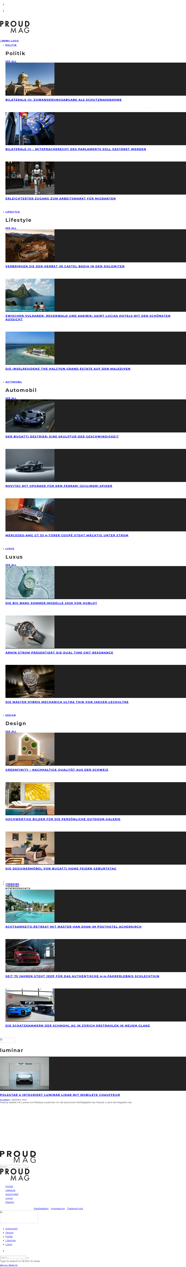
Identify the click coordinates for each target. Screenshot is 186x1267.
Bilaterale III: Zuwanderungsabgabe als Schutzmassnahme (63, 99)
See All (10, 61)
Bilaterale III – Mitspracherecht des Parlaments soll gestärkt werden (75, 149)
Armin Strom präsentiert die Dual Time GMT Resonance (59, 652)
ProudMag (4, 1100)
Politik (11, 45)
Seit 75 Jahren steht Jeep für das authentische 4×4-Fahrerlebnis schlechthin (82, 976)
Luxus (9, 548)
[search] (28, 1167)
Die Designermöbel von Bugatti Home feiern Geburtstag (60, 868)
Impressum (58, 1208)
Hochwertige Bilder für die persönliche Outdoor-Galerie (63, 819)
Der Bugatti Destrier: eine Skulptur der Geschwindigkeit (62, 436)
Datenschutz (75, 1208)
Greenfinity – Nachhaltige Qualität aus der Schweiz (56, 769)
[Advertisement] (81, 1131)
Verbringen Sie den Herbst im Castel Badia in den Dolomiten (65, 266)
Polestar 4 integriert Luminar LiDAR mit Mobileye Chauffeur (60, 1094)
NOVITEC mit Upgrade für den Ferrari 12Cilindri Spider (58, 486)
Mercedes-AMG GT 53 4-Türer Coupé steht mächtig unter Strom (67, 535)
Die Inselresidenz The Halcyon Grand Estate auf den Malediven (68, 368)
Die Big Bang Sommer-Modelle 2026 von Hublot (51, 603)
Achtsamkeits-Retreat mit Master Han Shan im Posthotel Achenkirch (73, 926)
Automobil (13, 382)
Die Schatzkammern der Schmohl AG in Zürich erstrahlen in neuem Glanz (77, 1025)
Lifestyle (12, 212)
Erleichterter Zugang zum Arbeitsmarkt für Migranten (60, 198)
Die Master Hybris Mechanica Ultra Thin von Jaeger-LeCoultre (67, 702)
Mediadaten (41, 1208)
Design (10, 715)
